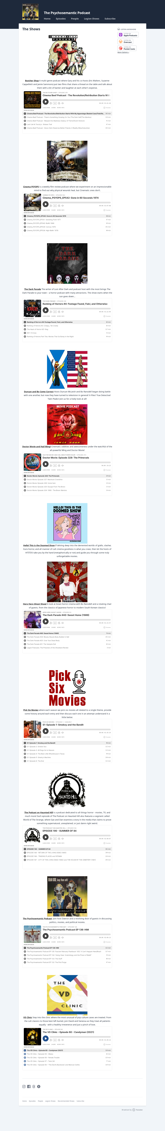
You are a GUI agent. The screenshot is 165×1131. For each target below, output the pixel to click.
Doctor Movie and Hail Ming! (36, 446)
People (75, 19)
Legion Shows (91, 19)
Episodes (61, 19)
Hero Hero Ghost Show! (34, 604)
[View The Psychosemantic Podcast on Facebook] (28, 1086)
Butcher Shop (32, 80)
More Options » (123, 52)
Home (47, 19)
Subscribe (110, 19)
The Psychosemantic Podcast (37, 918)
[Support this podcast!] (38, 1086)
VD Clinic (27, 1017)
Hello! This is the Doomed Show (39, 545)
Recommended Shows (66, 1101)
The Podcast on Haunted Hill (38, 812)
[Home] (30, 12)
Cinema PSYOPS (31, 186)
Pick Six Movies (30, 710)
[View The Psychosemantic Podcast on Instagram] (23, 1086)
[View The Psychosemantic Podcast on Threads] (33, 1086)
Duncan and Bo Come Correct (39, 391)
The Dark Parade (32, 289)
